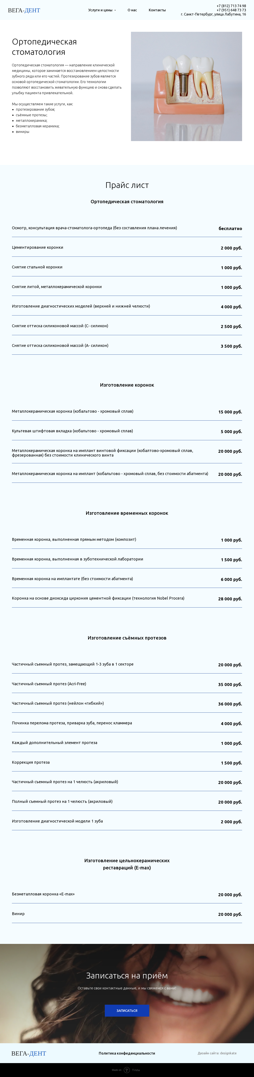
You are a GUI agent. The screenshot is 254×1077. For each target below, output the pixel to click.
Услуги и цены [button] (100, 10)
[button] (127, 1011)
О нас (132, 10)
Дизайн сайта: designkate (217, 1053)
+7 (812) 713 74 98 (231, 6)
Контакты (157, 10)
